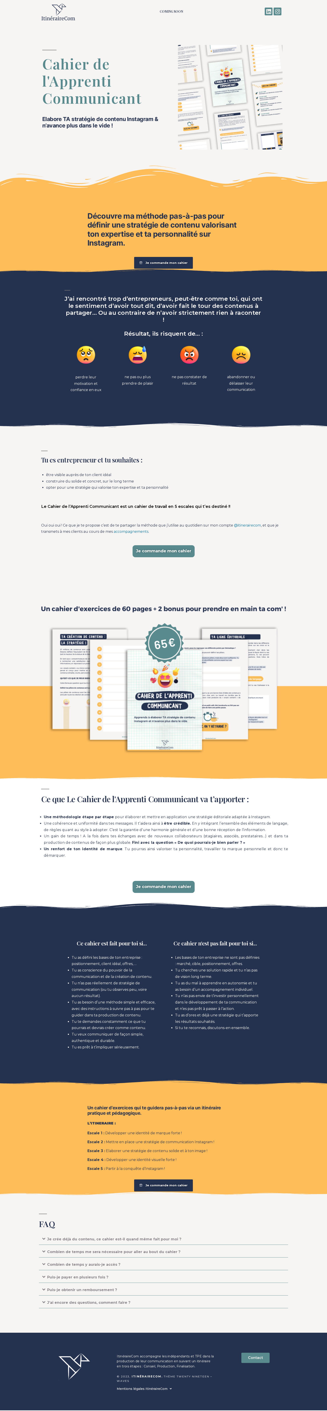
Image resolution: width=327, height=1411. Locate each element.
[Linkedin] (268, 11)
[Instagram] (277, 11)
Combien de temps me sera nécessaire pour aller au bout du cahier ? (113, 1252)
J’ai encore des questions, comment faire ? (88, 1302)
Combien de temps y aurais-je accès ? (83, 1264)
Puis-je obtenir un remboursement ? (82, 1290)
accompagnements (131, 531)
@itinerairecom (247, 525)
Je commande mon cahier (163, 551)
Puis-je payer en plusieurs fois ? (77, 1277)
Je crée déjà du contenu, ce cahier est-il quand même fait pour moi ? (114, 1239)
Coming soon (171, 11)
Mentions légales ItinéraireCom (142, 1389)
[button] (163, 1239)
